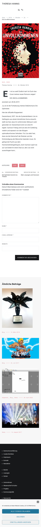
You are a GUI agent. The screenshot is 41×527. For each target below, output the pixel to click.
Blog (3, 82)
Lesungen (6, 473)
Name (4, 226)
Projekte (6, 489)
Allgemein (5, 397)
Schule (5, 476)
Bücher (5, 470)
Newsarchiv (7, 498)
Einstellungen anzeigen (20, 522)
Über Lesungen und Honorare (30, 174)
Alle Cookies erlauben (20, 511)
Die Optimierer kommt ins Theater (10, 174)
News (8, 82)
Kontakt (5, 460)
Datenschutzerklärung (10, 451)
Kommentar (6, 195)
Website (5, 244)
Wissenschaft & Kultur (10, 485)
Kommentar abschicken (27, 257)
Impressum (6, 457)
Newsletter (6, 463)
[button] (38, 502)
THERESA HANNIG (10, 4)
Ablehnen (21, 517)
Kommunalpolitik (8, 492)
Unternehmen (7, 482)
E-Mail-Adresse (7, 235)
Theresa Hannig (7, 85)
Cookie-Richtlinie (8, 454)
